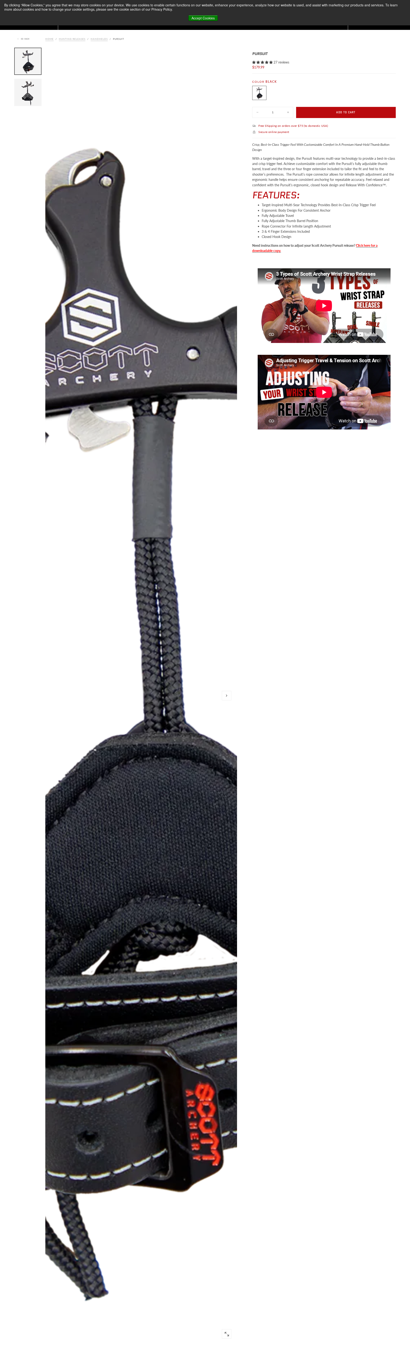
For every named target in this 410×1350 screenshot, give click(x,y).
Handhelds (99, 38)
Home (49, 38)
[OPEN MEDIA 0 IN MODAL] (226, 1334)
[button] (226, 695)
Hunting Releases (72, 38)
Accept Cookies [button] (203, 18)
